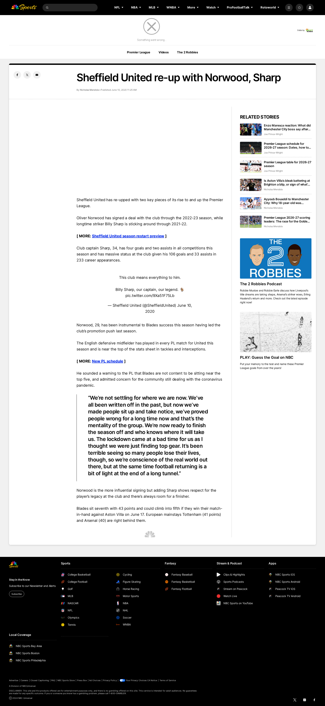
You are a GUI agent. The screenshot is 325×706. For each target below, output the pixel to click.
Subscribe (16, 594)
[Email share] (37, 75)
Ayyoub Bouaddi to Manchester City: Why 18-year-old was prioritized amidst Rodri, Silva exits (286, 201)
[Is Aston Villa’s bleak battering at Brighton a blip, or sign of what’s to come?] (251, 185)
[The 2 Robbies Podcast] (275, 258)
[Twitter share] (27, 75)
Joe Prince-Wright (273, 134)
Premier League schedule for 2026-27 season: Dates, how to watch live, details (286, 145)
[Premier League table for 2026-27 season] (251, 166)
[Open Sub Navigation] (122, 7)
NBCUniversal (29, 686)
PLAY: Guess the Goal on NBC (266, 357)
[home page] (24, 7)
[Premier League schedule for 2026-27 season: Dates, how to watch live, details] (251, 148)
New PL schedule (107, 361)
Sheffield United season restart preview (128, 236)
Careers (24, 680)
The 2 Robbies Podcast (261, 284)
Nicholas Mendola (89, 89)
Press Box (82, 680)
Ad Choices (95, 680)
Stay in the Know (19, 579)
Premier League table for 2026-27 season (287, 164)
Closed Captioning (39, 680)
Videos (164, 52)
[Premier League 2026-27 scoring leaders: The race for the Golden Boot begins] (251, 222)
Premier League (138, 52)
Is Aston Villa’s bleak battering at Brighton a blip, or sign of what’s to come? (287, 182)
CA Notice (152, 680)
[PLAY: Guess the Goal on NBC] (275, 332)
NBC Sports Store (66, 680)
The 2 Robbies (187, 52)
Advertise (13, 680)
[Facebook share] (17, 75)
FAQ (53, 680)
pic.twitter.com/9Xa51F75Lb (149, 295)
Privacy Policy (110, 680)
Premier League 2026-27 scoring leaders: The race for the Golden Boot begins (287, 219)
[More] (289, 7)
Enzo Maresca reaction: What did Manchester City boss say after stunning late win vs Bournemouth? (287, 127)
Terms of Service (167, 680)
